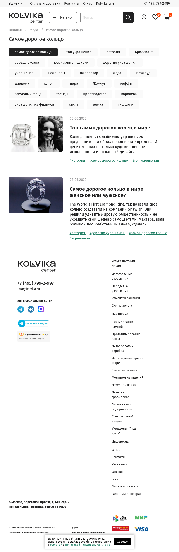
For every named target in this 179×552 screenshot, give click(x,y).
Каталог (66, 17)
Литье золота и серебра (123, 348)
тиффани (125, 104)
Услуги (14, 3)
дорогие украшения (119, 62)
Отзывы (117, 472)
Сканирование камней (123, 324)
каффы (126, 83)
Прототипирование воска (126, 336)
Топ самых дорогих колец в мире (110, 128)
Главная (15, 30)
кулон (48, 83)
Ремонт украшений (126, 298)
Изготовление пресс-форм (127, 360)
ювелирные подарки (71, 62)
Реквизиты (120, 464)
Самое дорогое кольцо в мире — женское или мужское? (109, 192)
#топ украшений (145, 160)
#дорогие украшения (107, 233)
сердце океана (27, 62)
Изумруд (143, 73)
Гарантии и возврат (126, 494)
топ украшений (78, 52)
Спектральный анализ (122, 419)
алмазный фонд (28, 94)
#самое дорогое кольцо (109, 160)
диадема (22, 83)
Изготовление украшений (122, 276)
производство (94, 94)
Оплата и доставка (45, 3)
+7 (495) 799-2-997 (157, 3)
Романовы (56, 73)
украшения (24, 73)
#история (78, 160)
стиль (73, 104)
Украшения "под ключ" (124, 431)
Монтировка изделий (127, 377)
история (113, 52)
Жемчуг (99, 83)
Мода (34, 30)
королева (129, 94)
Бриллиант (144, 52)
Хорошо (122, 541)
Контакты (71, 3)
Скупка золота (122, 305)
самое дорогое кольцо (33, 52)
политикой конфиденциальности (88, 544)
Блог (115, 479)
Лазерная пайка (124, 385)
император (89, 73)
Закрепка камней (125, 370)
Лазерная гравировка (120, 395)
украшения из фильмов (34, 104)
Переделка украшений (120, 288)
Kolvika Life (105, 3)
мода (117, 73)
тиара (73, 83)
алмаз (98, 104)
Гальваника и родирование (122, 407)
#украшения (80, 238)
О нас (87, 3)
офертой (56, 544)
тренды (62, 94)
